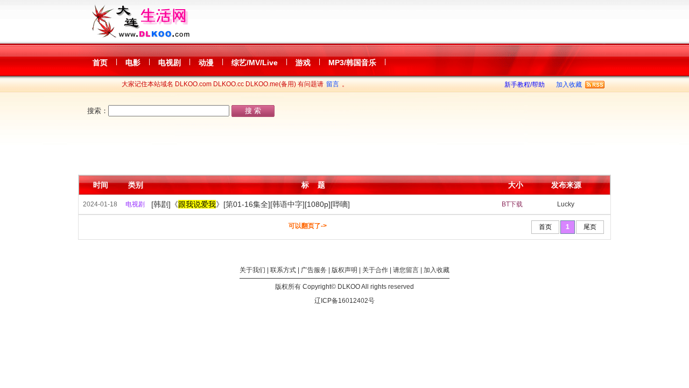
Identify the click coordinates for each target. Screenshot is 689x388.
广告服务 (314, 270)
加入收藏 (569, 84)
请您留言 (406, 270)
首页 (545, 227)
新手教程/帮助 (524, 84)
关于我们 (252, 270)
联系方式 (283, 270)
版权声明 (344, 270)
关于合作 (375, 270)
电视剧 (135, 204)
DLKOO (349, 286)
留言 (332, 84)
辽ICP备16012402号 (344, 300)
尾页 (589, 227)
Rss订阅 (594, 84)
